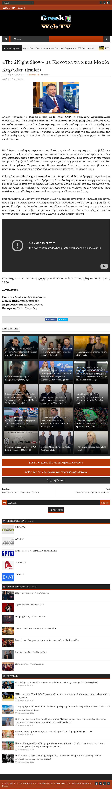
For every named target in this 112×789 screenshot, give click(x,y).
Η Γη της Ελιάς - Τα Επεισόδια (30, 616)
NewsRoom (34, 74)
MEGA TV (20, 526)
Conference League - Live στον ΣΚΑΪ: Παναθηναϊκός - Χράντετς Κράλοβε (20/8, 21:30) (91, 423)
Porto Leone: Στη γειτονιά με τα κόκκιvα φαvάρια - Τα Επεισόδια (47, 640)
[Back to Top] (108, 783)
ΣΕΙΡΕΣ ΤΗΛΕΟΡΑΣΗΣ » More (22, 586)
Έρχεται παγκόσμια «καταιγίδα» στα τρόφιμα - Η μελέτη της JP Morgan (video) (54, 731)
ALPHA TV (20, 562)
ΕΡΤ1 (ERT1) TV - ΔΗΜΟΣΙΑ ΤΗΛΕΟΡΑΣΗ (36, 550)
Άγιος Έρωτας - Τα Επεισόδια (29, 604)
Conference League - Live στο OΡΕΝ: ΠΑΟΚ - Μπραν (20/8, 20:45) (21, 448)
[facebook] (101, 2)
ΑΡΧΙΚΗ (5, 783)
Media (46, 74)
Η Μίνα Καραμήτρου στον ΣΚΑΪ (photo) (91, 448)
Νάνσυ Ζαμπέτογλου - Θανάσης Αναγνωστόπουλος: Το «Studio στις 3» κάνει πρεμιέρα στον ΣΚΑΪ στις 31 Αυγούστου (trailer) (21, 398)
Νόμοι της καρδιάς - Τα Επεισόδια (32, 592)
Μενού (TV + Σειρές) (15, 7)
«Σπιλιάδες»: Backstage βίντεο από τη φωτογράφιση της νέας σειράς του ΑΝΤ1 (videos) (56, 351)
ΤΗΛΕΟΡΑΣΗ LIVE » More (20, 520)
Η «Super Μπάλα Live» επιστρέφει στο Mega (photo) (56, 448)
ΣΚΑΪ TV (19, 574)
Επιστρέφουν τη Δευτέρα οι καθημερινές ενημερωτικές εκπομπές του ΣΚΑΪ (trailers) (53, 400)
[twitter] (104, 2)
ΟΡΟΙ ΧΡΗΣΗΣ (16, 783)
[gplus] (108, 2)
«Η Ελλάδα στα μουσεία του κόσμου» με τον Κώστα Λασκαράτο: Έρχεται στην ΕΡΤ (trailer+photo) (55, 422)
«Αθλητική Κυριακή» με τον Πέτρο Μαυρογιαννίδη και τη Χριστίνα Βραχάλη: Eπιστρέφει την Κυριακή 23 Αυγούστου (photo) (56, 375)
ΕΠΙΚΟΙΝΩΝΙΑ (30, 783)
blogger (104, 502)
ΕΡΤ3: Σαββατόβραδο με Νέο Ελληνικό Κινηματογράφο (18, 378)
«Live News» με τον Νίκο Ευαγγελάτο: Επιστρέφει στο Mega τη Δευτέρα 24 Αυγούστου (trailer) (90, 398)
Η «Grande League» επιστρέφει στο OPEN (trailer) (91, 353)
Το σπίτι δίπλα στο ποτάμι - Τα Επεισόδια (36, 628)
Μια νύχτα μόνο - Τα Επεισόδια (30, 651)
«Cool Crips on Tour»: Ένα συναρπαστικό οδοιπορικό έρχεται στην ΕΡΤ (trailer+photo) (43, 48)
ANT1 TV (19, 538)
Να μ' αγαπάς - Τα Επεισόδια (29, 663)
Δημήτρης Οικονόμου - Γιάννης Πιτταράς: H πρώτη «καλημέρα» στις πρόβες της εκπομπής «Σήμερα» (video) (20, 422)
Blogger (5, 786)
